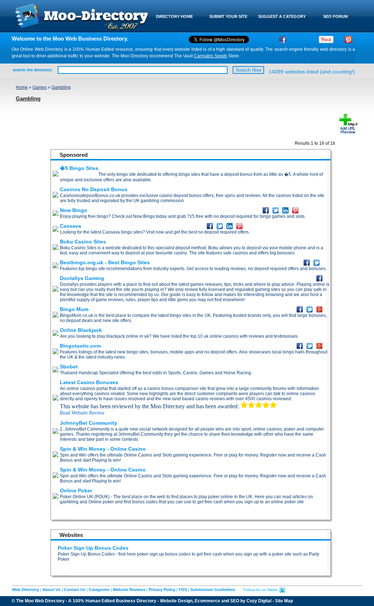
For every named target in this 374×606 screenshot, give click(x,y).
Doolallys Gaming (82, 278)
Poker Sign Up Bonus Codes (93, 548)
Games (40, 87)
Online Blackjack (81, 330)
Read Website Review (82, 413)
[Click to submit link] (347, 132)
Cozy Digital (259, 600)
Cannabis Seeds (210, 55)
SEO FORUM (335, 16)
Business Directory (136, 600)
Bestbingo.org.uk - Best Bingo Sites (105, 262)
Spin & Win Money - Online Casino (103, 449)
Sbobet (69, 367)
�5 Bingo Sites (79, 168)
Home (22, 87)
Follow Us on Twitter (261, 590)
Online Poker (76, 490)
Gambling (61, 87)
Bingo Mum (74, 309)
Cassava (70, 226)
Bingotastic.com (80, 346)
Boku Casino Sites (83, 242)
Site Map (284, 600)
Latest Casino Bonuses (89, 382)
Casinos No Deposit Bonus (93, 189)
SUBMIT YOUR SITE (228, 16)
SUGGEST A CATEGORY (282, 16)
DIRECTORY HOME (174, 16)
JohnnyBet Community (88, 423)
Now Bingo (73, 210)
